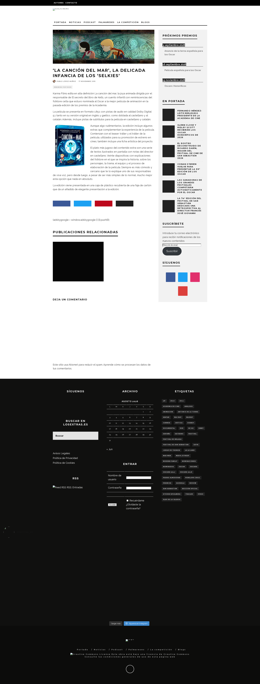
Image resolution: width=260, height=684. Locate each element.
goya (196, 444)
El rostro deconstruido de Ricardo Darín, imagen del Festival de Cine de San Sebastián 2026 (190, 150)
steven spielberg (172, 494)
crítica (179, 423)
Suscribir (172, 251)
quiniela (180, 483)
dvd (181, 428)
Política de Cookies (64, 462)
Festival (192, 434)
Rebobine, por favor (63, 87)
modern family (170, 461)
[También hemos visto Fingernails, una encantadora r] (97, 578)
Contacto (71, 3)
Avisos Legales (61, 453)
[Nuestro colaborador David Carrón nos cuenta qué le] (34, 605)
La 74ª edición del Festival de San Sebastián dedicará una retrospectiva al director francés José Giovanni (189, 205)
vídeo (200, 494)
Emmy (201, 428)
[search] (94, 436)
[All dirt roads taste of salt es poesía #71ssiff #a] (223, 550)
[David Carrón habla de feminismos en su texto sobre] (160, 580)
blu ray (177, 417)
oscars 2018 (186, 472)
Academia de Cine (171, 406)
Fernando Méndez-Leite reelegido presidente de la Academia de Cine (189, 114)
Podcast (90, 22)
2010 (172, 401)
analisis (189, 406)
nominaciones (189, 461)
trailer (189, 494)
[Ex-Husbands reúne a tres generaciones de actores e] (160, 554)
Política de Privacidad (65, 458)
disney (191, 423)
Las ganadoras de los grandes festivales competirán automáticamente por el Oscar (189, 186)
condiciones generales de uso (125, 657)
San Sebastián (170, 488)
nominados (168, 466)
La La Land (190, 450)
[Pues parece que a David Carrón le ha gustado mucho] (34, 580)
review (193, 483)
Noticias (75, 22)
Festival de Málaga (172, 439)
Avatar (166, 417)
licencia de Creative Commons (168, 654)
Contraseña (114, 487)
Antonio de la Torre (188, 412)
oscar (182, 466)
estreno (179, 434)
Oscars (193, 466)
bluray (189, 417)
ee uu (191, 428)
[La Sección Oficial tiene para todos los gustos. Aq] (97, 599)
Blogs (145, 22)
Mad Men (167, 455)
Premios (167, 483)
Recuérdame (136, 500)
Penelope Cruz (192, 477)
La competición (128, 22)
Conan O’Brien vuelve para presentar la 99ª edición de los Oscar (188, 169)
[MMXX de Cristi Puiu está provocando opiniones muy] (97, 550)
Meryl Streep (182, 455)
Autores (59, 3)
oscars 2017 (169, 472)
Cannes (166, 423)
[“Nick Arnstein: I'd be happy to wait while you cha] (223, 601)
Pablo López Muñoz (66, 81)
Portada (60, 22)
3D (164, 401)
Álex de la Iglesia (171, 499)
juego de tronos (171, 450)
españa (166, 434)
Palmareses (107, 22)
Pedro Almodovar (171, 477)
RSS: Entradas (74, 487)
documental (169, 428)
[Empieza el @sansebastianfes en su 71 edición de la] (160, 601)
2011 (182, 401)
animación (168, 412)
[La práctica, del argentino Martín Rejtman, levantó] (34, 550)
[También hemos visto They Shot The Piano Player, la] (223, 578)
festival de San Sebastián (176, 444)
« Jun (109, 449)
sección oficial (190, 488)
